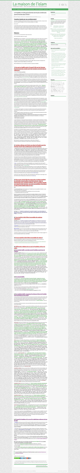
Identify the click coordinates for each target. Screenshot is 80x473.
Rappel (50, 9)
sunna (55, 91)
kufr (57, 88)
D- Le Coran (58, 84)
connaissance (53, 83)
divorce (61, 85)
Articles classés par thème (29, 9)
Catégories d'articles (20, 9)
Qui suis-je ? (46, 9)
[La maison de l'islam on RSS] (65, 4)
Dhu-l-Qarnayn (62, 84)
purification (63, 89)
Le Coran (62, 88)
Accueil (14, 9)
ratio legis (55, 90)
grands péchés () (26, 77)
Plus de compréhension (59, 89)
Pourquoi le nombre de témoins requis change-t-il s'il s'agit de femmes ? (26, 242)
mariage (54, 89)
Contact (54, 9)
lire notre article (26, 165)
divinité (59, 85)
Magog (51, 89)
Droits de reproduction (39, 9)
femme (53, 87)
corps (61, 83)
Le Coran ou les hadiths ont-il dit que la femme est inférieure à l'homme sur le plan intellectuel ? (30, 241)
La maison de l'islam (30, 4)
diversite (56, 85)
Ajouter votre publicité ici (58, 38)
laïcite (59, 88)
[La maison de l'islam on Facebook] (59, 4)
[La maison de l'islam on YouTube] (62, 4)
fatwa (62, 85)
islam (54, 88)
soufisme (52, 91)
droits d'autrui (43, 101)
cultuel (51, 84)
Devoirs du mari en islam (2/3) (41, 465)
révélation (59, 90)
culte (63, 83)
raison (52, 90)
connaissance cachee (57, 83)
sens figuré (62, 90)
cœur (54, 84)
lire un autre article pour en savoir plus (20, 96)
